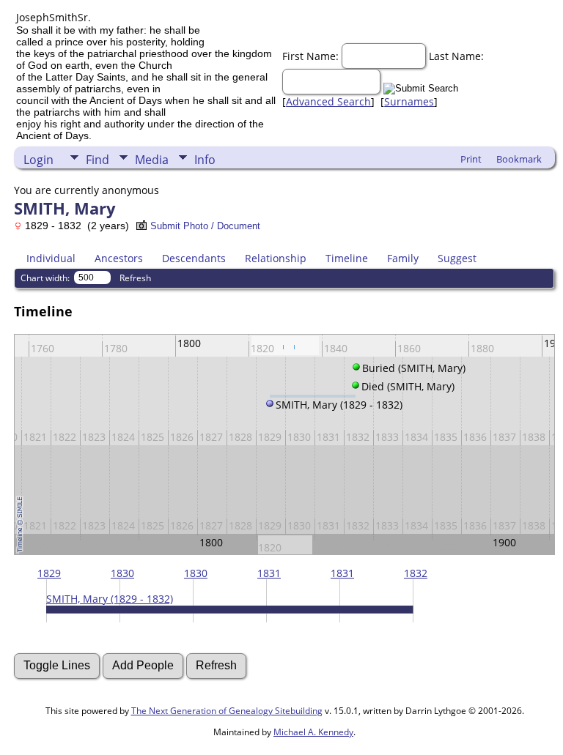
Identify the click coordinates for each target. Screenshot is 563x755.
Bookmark (519, 158)
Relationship (275, 258)
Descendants (194, 258)
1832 (415, 573)
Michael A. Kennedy (313, 732)
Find (97, 160)
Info (205, 160)
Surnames (409, 101)
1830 (122, 573)
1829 (49, 573)
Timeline (346, 258)
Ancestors (119, 258)
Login (38, 160)
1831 (269, 573)
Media (152, 160)
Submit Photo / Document (205, 225)
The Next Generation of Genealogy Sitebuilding (227, 710)
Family (403, 258)
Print (471, 158)
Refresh (135, 278)
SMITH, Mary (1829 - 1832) (109, 599)
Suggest (457, 258)
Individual (51, 258)
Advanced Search (328, 101)
